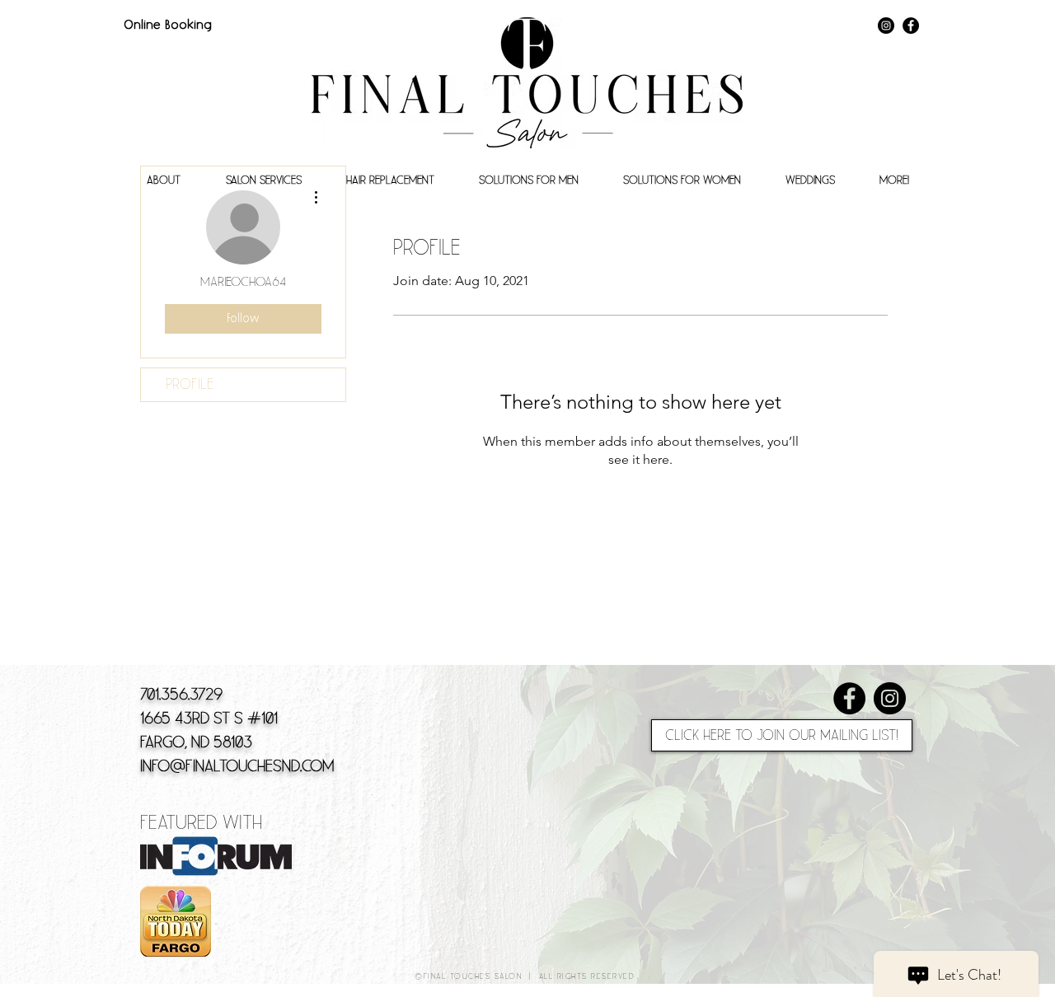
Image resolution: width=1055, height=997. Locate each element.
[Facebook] (911, 25)
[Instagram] (886, 25)
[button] (163, 180)
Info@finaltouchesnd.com (237, 766)
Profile (189, 384)
